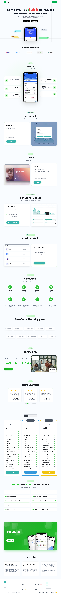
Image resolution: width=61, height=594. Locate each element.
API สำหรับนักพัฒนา (38, 584)
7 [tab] (32, 403)
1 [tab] (25, 403)
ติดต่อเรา (36, 589)
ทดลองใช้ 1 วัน (30, 472)
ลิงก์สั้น (23, 584)
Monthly (26, 415)
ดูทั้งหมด (13, 468)
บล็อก (35, 586)
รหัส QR (24, 589)
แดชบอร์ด (9, 540)
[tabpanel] (15, 396)
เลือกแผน (12, 472)
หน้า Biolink (23, 586)
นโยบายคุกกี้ (52, 592)
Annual (30, 415)
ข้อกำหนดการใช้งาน (48, 592)
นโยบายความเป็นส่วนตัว (41, 592)
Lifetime (35, 415)
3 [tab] (27, 403)
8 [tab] (33, 403)
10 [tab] (35, 403)
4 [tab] (28, 403)
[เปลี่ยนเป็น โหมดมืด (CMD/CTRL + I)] (56, 592)
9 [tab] (34, 403)
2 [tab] (26, 403)
